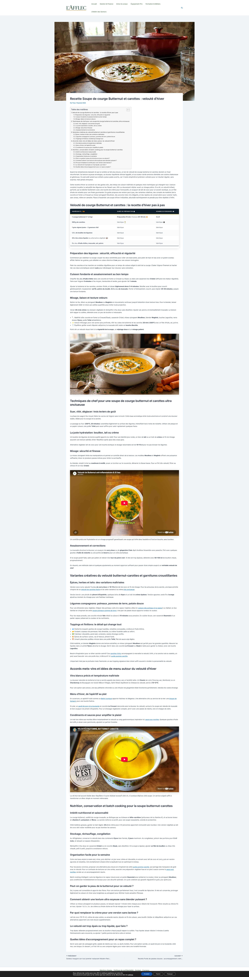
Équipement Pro (136, 4)
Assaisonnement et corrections (85, 130)
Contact (138, 970)
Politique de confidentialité (123, 970)
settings (130, 975)
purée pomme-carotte (119, 656)
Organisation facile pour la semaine (86, 156)
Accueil (94, 4)
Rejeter (158, 974)
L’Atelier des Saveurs (98, 12)
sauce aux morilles (152, 719)
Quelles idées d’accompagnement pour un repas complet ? (93, 167)
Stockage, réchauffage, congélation (86, 154)
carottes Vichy (115, 653)
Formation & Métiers (153, 4)
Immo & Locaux (122, 4)
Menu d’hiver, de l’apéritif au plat (85, 145)
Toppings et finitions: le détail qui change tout (89, 138)
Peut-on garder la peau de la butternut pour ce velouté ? (93, 158)
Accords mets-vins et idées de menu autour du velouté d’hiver (94, 141)
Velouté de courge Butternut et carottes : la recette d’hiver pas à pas (95, 112)
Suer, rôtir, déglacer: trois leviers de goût (87, 123)
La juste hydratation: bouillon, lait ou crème (89, 125)
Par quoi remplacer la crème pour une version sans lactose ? (94, 162)
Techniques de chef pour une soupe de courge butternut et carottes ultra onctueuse (101, 121)
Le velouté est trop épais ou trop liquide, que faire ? (91, 165)
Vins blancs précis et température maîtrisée (89, 143)
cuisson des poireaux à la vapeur (150, 608)
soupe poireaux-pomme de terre (104, 611)
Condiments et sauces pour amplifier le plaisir (89, 147)
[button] (182, 8)
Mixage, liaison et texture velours (86, 119)
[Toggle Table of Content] (127, 109)
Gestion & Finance (106, 4)
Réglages (170, 974)
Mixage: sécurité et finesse (84, 128)
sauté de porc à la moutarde (88, 706)
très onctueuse (129, 589)
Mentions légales (106, 970)
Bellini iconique (106, 699)
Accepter (146, 974)
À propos (145, 970)
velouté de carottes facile (90, 589)
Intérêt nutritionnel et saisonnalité (85, 152)
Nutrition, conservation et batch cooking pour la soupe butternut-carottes (98, 150)
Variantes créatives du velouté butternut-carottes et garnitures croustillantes (99, 132)
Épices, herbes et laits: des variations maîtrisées (89, 134)
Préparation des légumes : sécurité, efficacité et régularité (92, 115)
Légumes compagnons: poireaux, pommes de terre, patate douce (95, 136)
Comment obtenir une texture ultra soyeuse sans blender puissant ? (96, 160)
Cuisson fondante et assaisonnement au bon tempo (91, 117)
